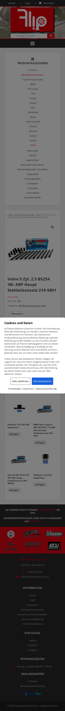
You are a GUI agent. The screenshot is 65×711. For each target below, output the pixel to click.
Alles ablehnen (20, 381)
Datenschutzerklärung (46, 388)
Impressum (28, 388)
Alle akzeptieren (43, 381)
